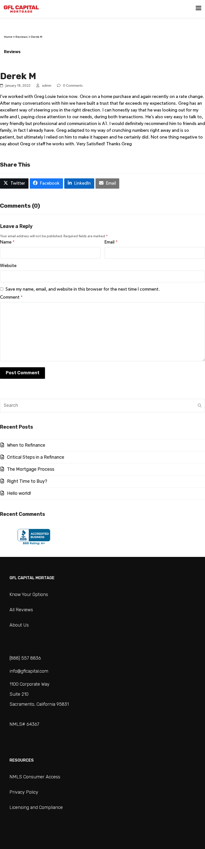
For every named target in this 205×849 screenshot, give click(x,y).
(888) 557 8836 (25, 658)
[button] (198, 8)
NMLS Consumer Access (35, 777)
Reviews (22, 37)
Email (111, 242)
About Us (19, 625)
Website (8, 266)
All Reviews (21, 610)
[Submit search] (200, 405)
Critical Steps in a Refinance (35, 457)
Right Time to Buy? (27, 481)
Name (7, 242)
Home (8, 37)
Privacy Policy (24, 792)
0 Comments (73, 85)
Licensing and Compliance (36, 807)
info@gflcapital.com (29, 671)
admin (46, 85)
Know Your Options (29, 594)
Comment (11, 297)
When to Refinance (26, 445)
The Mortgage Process (30, 469)
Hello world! (19, 493)
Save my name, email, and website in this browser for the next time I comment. (83, 289)
